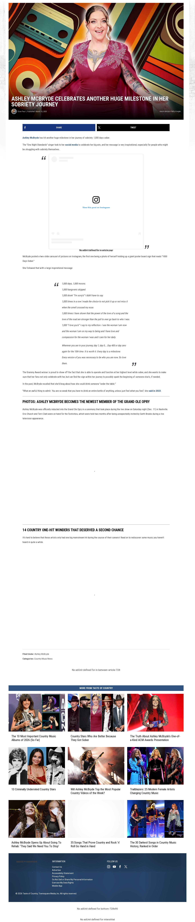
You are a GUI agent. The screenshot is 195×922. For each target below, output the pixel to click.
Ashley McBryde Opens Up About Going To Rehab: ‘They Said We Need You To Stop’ (36, 844)
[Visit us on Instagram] (110, 866)
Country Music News (43, 659)
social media (71, 144)
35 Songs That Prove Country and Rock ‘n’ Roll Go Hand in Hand (95, 844)
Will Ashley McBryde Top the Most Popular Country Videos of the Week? (95, 791)
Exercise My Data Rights (63, 883)
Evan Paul (21, 111)
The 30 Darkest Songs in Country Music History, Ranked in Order (153, 844)
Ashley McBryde (31, 137)
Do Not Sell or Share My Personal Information (72, 879)
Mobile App (57, 886)
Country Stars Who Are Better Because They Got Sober (93, 738)
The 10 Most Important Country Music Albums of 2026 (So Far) (33, 738)
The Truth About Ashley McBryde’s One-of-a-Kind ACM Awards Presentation (155, 738)
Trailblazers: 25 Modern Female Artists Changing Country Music (152, 791)
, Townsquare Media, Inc (48, 893)
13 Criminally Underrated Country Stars (33, 789)
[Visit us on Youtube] (115, 866)
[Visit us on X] (127, 866)
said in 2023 (155, 390)
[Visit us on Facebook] (121, 866)
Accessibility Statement (63, 873)
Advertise (56, 870)
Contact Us (57, 867)
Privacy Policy (58, 876)
